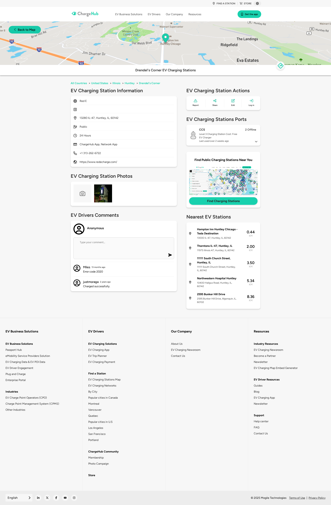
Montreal (93, 403)
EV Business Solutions (19, 343)
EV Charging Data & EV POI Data (25, 362)
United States (99, 83)
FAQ (256, 427)
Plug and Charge (16, 374)
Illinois (116, 83)
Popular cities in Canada (103, 397)
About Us (176, 343)
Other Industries (15, 409)
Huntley (130, 83)
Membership (96, 457)
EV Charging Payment (101, 362)
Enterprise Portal (16, 380)
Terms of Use (297, 497)
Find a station (226, 3)
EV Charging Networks (102, 385)
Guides (258, 385)
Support (259, 415)
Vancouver (94, 409)
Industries (12, 391)
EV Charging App (98, 349)
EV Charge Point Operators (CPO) (26, 397)
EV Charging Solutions (102, 343)
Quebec (93, 415)
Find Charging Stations (223, 201)
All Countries (79, 83)
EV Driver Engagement (19, 368)
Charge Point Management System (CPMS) (32, 403)
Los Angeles (95, 428)
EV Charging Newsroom (185, 349)
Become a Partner (265, 356)
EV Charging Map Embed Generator (276, 368)
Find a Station (97, 373)
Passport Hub (14, 349)
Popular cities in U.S (100, 421)
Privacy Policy (317, 497)
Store (248, 3)
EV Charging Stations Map (104, 379)
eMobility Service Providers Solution (28, 356)
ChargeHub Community (103, 451)
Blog (256, 391)
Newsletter (261, 362)
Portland (93, 440)
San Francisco (97, 434)
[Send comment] (170, 255)
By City (92, 391)
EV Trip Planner (97, 356)
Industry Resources (266, 343)
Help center (261, 421)
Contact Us (178, 356)
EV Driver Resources (266, 379)
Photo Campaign (98, 463)
